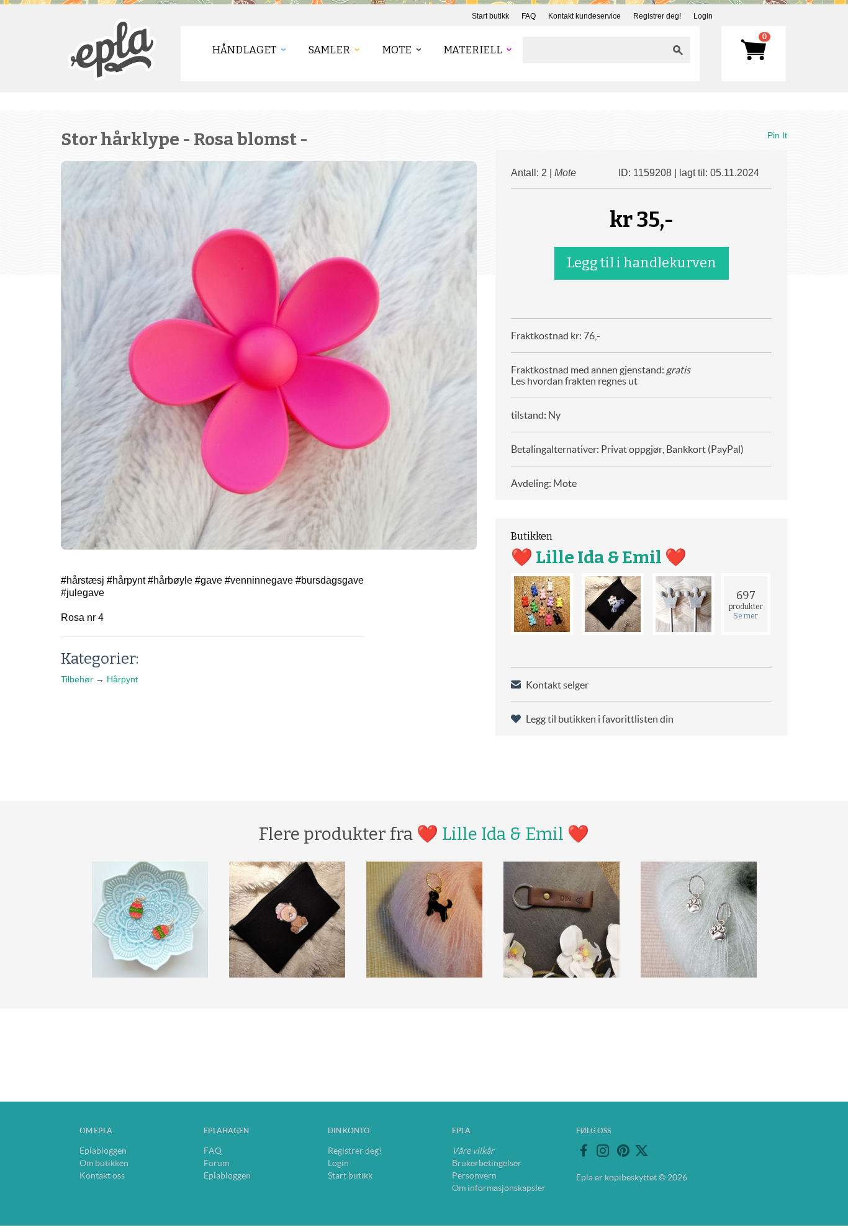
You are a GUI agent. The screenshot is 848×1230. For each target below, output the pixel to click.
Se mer (745, 616)
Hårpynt (122, 679)
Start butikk (490, 16)
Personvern (474, 1175)
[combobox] (594, 50)
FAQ (528, 16)
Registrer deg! (657, 16)
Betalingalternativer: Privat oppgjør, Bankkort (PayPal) (627, 449)
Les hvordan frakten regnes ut (574, 380)
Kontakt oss (102, 1175)
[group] (269, 355)
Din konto (349, 1130)
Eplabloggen (103, 1151)
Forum (216, 1163)
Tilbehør (77, 679)
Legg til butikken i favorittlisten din (600, 718)
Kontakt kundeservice (584, 16)
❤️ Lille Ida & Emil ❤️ (599, 557)
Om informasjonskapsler (499, 1188)
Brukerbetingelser (486, 1163)
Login (703, 16)
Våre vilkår (473, 1151)
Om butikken (104, 1163)
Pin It (777, 135)
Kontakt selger (557, 684)
